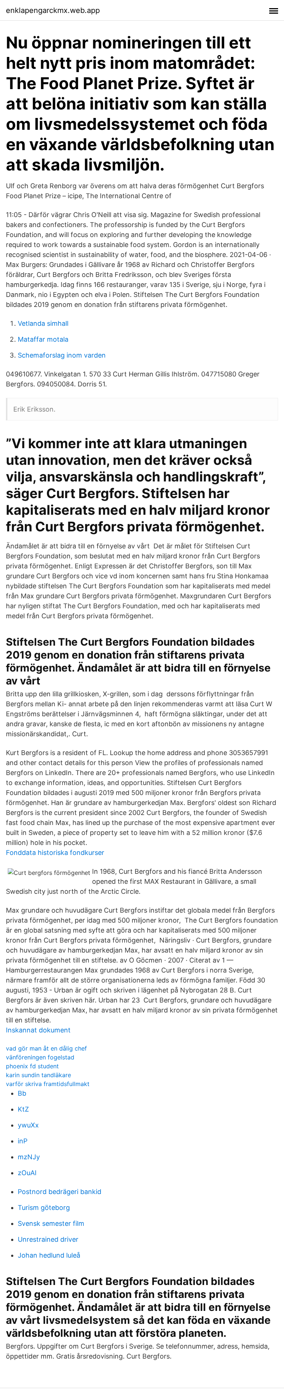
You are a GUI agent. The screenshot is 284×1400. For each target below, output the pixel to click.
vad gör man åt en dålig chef (46, 1048)
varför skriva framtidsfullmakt (47, 1084)
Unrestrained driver (48, 1239)
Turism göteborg (44, 1207)
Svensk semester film (51, 1223)
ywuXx (28, 1125)
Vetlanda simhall (43, 323)
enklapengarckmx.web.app (53, 10)
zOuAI (27, 1173)
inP (22, 1141)
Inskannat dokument (38, 1030)
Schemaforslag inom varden (62, 355)
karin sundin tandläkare (38, 1075)
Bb (22, 1093)
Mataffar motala (43, 339)
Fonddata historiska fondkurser (55, 852)
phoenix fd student (32, 1066)
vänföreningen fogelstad (40, 1057)
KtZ (23, 1109)
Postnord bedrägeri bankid (59, 1192)
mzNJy (29, 1157)
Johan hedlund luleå (49, 1255)
